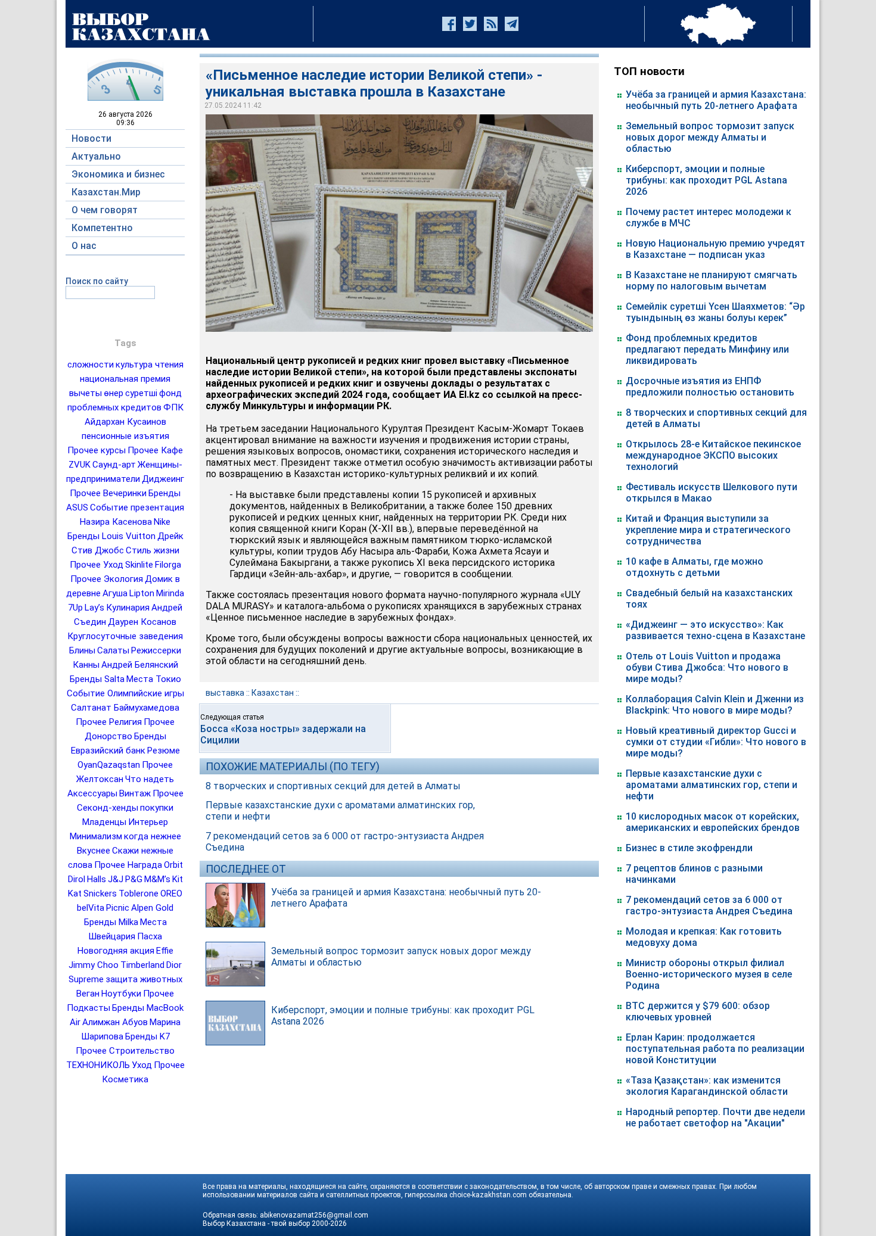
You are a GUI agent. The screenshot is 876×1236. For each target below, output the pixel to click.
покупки (156, 807)
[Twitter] (470, 24)
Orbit (173, 865)
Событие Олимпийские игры (125, 693)
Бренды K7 (147, 1036)
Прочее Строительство (125, 1050)
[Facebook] (449, 24)
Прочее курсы (96, 450)
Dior (174, 965)
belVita (90, 907)
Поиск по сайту (97, 281)
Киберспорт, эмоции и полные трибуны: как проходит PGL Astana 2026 (706, 180)
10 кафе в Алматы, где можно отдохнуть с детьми (694, 567)
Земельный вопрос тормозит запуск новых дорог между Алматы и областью (710, 137)
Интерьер (148, 822)
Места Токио (153, 679)
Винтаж (135, 793)
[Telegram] (511, 24)
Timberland (142, 965)
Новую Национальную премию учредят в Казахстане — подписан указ (715, 249)
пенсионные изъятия (125, 436)
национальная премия (125, 378)
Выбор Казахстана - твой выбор (256, 1223)
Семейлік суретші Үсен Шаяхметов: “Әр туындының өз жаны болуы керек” (715, 312)
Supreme (86, 979)
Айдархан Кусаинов (125, 421)
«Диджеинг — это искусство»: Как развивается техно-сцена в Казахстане (715, 630)
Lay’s (94, 607)
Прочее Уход (96, 564)
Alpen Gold (152, 907)
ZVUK (80, 464)
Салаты (113, 650)
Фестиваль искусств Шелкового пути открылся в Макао (711, 492)
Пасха (149, 936)
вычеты (85, 393)
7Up (75, 607)
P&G (133, 879)
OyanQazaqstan (108, 764)
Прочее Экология (106, 579)
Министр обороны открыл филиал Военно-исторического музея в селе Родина (709, 974)
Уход (142, 1065)
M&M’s (157, 879)
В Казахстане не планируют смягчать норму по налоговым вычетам (711, 280)
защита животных (143, 979)
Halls (96, 879)
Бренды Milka (111, 922)
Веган (88, 993)
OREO (171, 893)
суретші (141, 393)
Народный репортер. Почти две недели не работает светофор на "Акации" (715, 1117)
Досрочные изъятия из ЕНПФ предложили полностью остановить (710, 386)
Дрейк (170, 536)
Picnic (117, 907)
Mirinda (170, 593)
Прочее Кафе (155, 450)
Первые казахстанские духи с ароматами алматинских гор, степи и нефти (711, 785)
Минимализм (96, 836)
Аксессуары (92, 793)
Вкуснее (93, 850)
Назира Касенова (116, 521)
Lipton (141, 593)
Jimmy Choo (94, 965)
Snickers (100, 893)
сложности (90, 364)
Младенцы (104, 822)
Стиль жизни (152, 550)
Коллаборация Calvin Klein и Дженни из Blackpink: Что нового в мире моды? (715, 704)
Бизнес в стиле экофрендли (689, 848)
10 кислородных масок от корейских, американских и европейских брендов (713, 822)
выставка (225, 693)
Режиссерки (156, 650)
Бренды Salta (97, 679)
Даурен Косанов (142, 622)
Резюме (163, 750)
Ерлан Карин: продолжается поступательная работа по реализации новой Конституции (715, 1049)
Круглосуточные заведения (125, 636)
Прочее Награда (128, 865)
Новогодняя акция (115, 950)
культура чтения (150, 364)
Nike (162, 521)
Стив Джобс (98, 550)
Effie (164, 950)
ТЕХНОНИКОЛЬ (98, 1065)
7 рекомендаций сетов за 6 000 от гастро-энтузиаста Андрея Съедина (709, 905)
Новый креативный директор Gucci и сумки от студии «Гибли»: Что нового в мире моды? (716, 742)
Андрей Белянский (139, 664)
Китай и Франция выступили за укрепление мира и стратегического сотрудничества (708, 530)
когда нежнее (152, 836)
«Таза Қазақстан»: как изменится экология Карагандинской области (707, 1086)
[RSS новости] (491, 24)
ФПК (173, 407)
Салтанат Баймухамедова (125, 707)
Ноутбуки (121, 993)
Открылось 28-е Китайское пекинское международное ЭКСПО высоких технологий (713, 455)
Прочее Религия (109, 722)
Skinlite (139, 564)
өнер (113, 393)
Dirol (76, 879)
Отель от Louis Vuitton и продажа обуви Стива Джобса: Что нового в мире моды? (707, 667)
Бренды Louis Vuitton (111, 536)
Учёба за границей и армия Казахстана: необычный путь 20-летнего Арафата (716, 100)
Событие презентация (137, 507)
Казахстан (272, 693)
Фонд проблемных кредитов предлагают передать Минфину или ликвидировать (707, 349)
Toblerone (139, 893)
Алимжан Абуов (115, 1022)
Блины (82, 650)
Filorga (168, 564)
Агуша (115, 593)
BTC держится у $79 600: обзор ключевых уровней (698, 1011)
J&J (115, 879)
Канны (86, 664)
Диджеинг (163, 479)
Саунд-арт (114, 464)
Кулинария (128, 607)
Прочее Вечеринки (108, 493)
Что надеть (149, 779)
